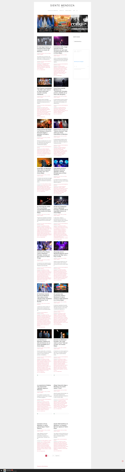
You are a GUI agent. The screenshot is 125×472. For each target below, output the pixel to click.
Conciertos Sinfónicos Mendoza (60, 443)
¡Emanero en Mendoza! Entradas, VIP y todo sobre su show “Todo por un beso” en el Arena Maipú (61, 343)
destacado (39, 64)
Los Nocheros (44, 364)
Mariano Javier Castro (45, 188)
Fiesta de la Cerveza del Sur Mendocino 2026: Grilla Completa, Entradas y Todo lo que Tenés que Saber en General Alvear (62, 28)
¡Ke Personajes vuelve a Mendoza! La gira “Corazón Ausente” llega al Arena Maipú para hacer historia (46, 29)
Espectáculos (60, 403)
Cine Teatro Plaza (45, 402)
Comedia (59, 401)
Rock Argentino (61, 190)
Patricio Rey (43, 66)
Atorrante (65, 360)
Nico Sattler (56, 318)
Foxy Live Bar (56, 273)
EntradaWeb (60, 149)
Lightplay (46, 406)
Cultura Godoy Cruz (45, 108)
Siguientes (57, 455)
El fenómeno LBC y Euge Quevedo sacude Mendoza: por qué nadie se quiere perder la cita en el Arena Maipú (61, 50)
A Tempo (49, 185)
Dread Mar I (44, 187)
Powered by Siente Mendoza (42, 466)
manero (55, 365)
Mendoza (39, 62)
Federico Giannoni (61, 364)
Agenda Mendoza (62, 107)
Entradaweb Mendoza (62, 272)
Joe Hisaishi (59, 447)
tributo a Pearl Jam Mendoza (59, 278)
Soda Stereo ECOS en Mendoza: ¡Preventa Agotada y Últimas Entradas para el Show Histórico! (60, 171)
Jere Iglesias (56, 274)
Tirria (62, 406)
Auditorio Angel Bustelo (46, 315)
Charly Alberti (62, 187)
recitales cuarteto (57, 320)
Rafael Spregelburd (63, 405)
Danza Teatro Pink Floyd (42, 110)
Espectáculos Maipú (62, 68)
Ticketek (46, 190)
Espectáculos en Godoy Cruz (59, 446)
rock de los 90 (59, 276)
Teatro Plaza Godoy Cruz (59, 154)
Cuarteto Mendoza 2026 (62, 67)
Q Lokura (61, 318)
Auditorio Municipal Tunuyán (59, 148)
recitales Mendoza (47, 189)
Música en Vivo (40, 189)
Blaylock (60, 270)
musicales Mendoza (47, 321)
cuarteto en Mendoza (61, 315)
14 (42, 441)
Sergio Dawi (47, 67)
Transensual (60, 112)
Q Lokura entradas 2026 (62, 319)
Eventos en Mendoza (53, 10)
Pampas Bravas (59, 152)
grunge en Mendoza (63, 273)
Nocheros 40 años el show (42, 367)
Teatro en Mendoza (57, 111)
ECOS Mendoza (61, 188)
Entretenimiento (48, 61)
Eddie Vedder (56, 271)
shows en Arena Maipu (46, 369)
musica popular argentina (45, 366)
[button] (1, 470)
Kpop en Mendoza (40, 319)
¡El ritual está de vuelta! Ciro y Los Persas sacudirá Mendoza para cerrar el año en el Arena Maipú (44, 209)
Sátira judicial (45, 448)
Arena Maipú (46, 186)
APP (74, 10)
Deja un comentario (41, 69)
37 (53, 455)
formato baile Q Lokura (62, 317)
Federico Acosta (40, 406)
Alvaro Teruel (44, 360)
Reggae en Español (41, 190)
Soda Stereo (58, 191)
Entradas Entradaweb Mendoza (43, 404)
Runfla (61, 367)
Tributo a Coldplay (45, 409)
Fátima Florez (64, 150)
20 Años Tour (45, 185)
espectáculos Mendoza (45, 446)
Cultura (42, 61)
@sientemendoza (77, 41)
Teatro (55, 106)
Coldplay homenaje (41, 403)
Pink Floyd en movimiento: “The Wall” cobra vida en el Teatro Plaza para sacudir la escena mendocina (44, 91)
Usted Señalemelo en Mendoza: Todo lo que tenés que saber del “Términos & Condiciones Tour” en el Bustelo (79, 28)
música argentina (60, 365)
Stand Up (66, 110)
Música (42, 62)
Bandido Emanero (57, 361)
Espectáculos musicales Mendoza (44, 405)
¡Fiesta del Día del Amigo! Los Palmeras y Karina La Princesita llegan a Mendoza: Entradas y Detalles (44, 132)
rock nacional (42, 67)
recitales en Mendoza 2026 (42, 368)
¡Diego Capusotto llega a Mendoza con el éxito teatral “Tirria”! (60, 386)
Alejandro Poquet (46, 442)
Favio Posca (56, 109)
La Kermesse (44, 64)
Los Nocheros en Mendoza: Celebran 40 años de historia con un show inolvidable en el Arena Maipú (43, 343)
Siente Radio (68, 10)
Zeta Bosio (62, 192)
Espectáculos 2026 (62, 108)
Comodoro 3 (39, 443)
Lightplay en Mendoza (41, 407)
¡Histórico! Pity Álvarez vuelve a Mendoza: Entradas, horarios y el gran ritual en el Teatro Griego (43, 255)
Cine (58, 439)
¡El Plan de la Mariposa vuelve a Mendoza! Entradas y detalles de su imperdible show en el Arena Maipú (61, 209)
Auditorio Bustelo (46, 63)
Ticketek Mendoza (57, 323)
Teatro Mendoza (57, 406)
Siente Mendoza (62, 5)
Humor (60, 109)
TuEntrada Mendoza (62, 407)
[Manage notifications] (122, 461)
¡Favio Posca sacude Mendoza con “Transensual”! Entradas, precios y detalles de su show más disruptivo (60, 91)
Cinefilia (62, 10)
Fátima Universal (57, 151)
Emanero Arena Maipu (58, 362)
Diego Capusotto (57, 402)
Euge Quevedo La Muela (58, 69)
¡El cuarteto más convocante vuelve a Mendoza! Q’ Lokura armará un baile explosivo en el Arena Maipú (61, 297)
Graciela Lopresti (40, 447)
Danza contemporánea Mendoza (43, 109)
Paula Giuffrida (44, 113)
